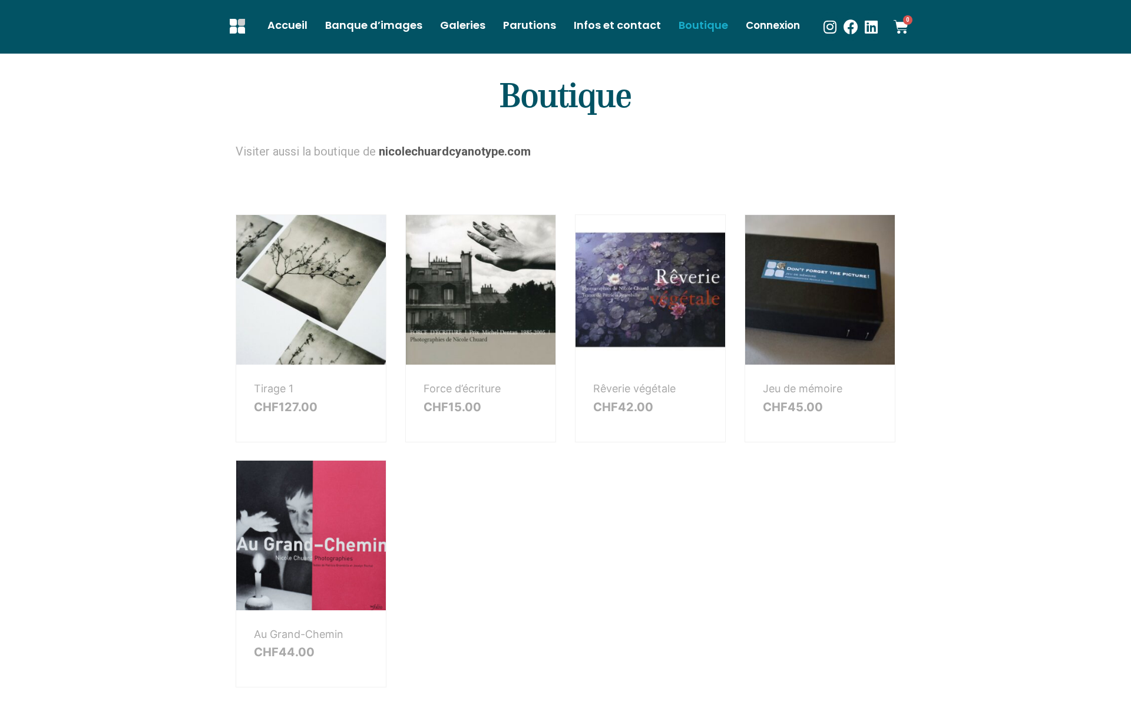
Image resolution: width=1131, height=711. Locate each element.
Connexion (773, 25)
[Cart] (908, 27)
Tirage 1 (273, 388)
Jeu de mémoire (802, 388)
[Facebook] (850, 26)
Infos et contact (617, 25)
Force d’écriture (462, 388)
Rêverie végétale (634, 388)
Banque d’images (373, 25)
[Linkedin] (871, 26)
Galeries (462, 25)
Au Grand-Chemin (298, 634)
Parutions (529, 25)
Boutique (703, 25)
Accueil (287, 25)
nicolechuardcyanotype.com (455, 151)
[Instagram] (830, 26)
